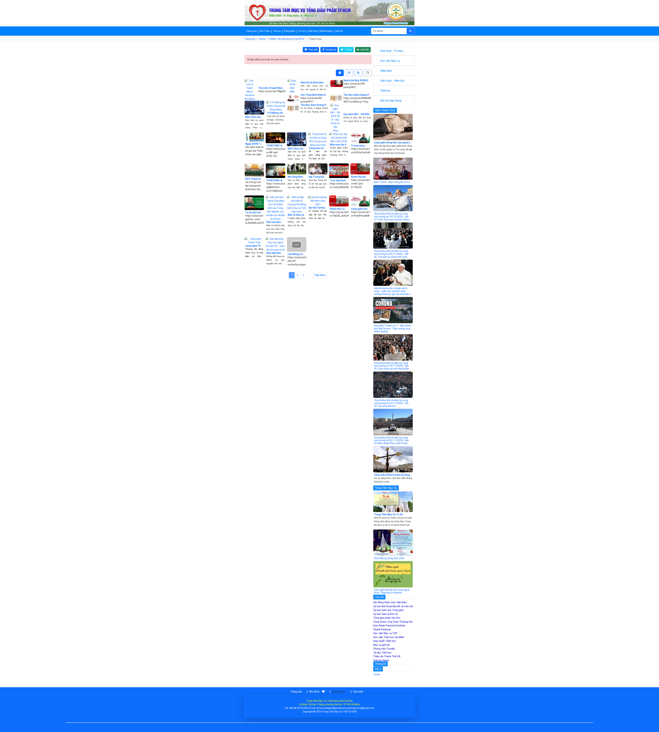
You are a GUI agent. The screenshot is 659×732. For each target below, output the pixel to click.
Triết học (385, 90)
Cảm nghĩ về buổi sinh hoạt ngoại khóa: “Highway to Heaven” (391, 591)
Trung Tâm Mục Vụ (386, 488)
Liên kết (379, 597)
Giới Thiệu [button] (264, 31)
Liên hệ (339, 31)
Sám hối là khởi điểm (312, 82)
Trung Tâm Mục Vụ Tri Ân (388, 514)
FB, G (378, 669)
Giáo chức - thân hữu (392, 80)
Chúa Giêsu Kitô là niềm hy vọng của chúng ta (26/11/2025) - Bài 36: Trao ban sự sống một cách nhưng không (391, 255)
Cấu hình (358, 691)
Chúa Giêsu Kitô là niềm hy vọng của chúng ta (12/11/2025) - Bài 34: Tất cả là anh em (391, 403)
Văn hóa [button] (312, 31)
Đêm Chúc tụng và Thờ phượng (262, 117)
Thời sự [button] (277, 31)
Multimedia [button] (326, 31)
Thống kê (380, 663)
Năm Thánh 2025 (385, 110)
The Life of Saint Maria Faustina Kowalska (282, 88)
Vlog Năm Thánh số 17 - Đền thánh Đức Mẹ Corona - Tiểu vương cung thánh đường (392, 328)
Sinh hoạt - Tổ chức (391, 50)
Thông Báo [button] (289, 31)
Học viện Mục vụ (390, 60)
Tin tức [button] (302, 31)
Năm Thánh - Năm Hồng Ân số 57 (392, 182)
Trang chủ (251, 31)
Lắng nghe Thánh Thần (258, 245)
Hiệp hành (386, 70)
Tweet (376, 674)
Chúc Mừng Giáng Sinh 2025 (389, 558)
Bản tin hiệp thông (390, 100)
